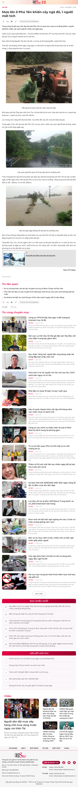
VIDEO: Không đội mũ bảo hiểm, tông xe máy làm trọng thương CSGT (49, 736)
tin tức (20, 659)
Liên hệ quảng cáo (51, 762)
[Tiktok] (74, 762)
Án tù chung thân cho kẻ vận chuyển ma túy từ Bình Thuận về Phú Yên (33, 289)
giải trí (34, 686)
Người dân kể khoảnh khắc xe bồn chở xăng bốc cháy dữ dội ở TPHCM (49, 713)
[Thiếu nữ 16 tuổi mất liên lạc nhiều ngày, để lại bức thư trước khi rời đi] (14, 471)
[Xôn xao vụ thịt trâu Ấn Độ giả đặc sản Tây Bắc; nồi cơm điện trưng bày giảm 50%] (14, 343)
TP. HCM (45, 773)
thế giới (21, 672)
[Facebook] (63, 762)
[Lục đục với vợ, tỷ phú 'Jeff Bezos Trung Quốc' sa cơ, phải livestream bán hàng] (14, 508)
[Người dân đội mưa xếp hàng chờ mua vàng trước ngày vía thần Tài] (21, 708)
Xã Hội (4, 7)
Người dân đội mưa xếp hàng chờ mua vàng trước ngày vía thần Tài (20, 725)
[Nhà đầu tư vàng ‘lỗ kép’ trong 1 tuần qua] (14, 398)
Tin (27, 253)
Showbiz (13, 748)
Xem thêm (39, 594)
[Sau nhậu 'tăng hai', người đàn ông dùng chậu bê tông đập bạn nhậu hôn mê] (14, 361)
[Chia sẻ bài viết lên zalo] (7, 21)
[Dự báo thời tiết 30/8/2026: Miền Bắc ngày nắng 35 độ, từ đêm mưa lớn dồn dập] (14, 490)
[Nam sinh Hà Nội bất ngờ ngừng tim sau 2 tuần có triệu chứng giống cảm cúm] (14, 526)
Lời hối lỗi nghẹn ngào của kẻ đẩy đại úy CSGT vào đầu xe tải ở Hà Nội (66, 736)
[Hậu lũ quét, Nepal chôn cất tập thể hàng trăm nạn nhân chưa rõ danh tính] (14, 416)
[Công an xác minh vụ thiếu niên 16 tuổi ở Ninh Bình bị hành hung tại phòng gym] (14, 434)
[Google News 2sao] (29, 21)
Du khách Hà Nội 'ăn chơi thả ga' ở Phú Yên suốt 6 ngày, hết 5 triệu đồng (34, 297)
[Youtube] (69, 762)
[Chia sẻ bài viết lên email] (11, 21)
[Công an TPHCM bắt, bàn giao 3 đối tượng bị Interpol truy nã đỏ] (14, 324)
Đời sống (34, 748)
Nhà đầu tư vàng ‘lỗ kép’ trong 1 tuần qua (47, 391)
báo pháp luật (18, 679)
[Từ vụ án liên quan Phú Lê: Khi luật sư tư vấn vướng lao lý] (14, 453)
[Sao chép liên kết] (15, 21)
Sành (66, 748)
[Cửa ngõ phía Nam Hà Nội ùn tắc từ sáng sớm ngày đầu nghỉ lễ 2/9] (14, 563)
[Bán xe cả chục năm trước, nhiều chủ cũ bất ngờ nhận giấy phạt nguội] (14, 545)
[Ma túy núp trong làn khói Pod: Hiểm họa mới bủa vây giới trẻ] (14, 581)
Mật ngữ (56, 748)
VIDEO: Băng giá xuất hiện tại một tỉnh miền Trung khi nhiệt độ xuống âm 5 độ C (66, 713)
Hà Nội (44, 767)
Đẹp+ (23, 748)
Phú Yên (13, 307)
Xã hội (45, 748)
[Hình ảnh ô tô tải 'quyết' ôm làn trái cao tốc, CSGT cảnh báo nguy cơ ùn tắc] (14, 379)
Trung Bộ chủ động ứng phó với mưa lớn (40, 255)
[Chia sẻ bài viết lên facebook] (3, 21)
